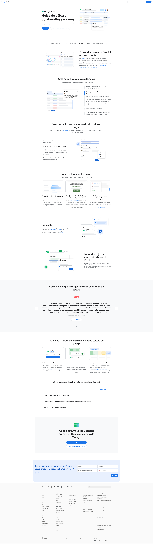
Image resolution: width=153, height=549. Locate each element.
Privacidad (51, 538)
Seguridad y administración (59, 494)
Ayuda (81, 538)
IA (34, 1)
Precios (38, 1)
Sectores (30, 1)
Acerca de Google (64, 538)
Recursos (44, 1)
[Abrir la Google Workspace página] (7, 2)
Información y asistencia (102, 493)
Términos (57, 538)
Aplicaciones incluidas (47, 493)
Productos (24, 1)
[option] (56, 43)
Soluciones (17, 1)
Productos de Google (74, 538)
